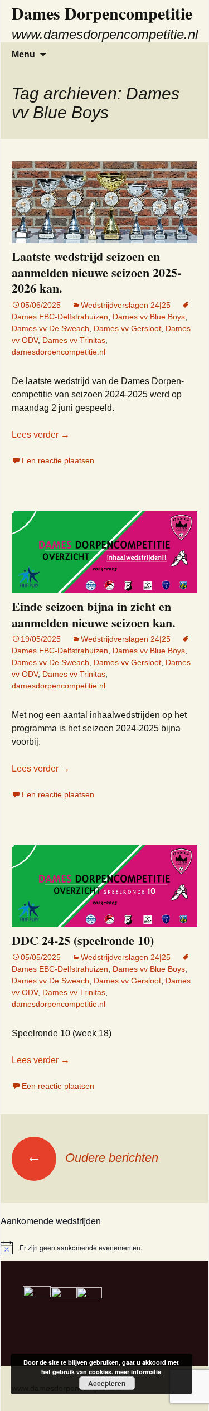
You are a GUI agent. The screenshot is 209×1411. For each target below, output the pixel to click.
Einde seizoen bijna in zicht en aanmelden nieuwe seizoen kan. (94, 614)
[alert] (104, 1247)
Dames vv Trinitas (73, 340)
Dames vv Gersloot (127, 328)
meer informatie (138, 1372)
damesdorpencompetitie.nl (58, 351)
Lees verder (41, 434)
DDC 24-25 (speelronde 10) (83, 940)
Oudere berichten (92, 1158)
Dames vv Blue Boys (149, 316)
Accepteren (106, 1383)
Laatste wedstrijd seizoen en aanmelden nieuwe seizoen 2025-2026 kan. (96, 272)
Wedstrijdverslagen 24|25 (126, 304)
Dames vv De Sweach (50, 328)
